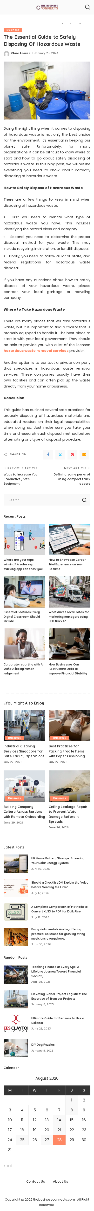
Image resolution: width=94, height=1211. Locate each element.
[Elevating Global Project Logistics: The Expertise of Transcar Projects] (16, 999)
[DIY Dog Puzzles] (16, 1048)
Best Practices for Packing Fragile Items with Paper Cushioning (67, 751)
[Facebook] (48, 454)
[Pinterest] (72, 454)
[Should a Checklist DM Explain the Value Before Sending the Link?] (16, 888)
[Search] (87, 7)
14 (59, 1120)
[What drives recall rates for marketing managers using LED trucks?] (69, 592)
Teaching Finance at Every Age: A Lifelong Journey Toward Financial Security (56, 971)
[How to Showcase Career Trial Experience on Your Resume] (69, 539)
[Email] (84, 454)
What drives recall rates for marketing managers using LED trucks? (69, 616)
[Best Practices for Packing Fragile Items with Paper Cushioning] (69, 725)
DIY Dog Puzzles (43, 1044)
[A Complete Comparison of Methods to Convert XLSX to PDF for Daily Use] (16, 912)
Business (13, 30)
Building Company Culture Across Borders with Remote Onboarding (24, 812)
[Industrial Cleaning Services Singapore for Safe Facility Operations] (24, 725)
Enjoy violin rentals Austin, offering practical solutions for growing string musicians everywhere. (58, 933)
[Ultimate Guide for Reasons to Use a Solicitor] (16, 1023)
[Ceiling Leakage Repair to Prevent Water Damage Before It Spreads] (69, 786)
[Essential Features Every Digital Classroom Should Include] (24, 592)
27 (47, 1140)
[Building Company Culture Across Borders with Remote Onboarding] (24, 786)
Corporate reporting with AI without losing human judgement (23, 669)
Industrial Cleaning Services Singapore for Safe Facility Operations (24, 751)
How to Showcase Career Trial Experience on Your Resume (67, 564)
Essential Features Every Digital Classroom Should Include (22, 616)
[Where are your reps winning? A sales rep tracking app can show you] (24, 539)
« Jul (8, 1166)
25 (22, 1140)
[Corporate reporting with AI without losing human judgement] (24, 644)
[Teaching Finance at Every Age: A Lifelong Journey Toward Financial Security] (16, 975)
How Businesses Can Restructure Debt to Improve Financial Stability (68, 669)
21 (59, 1130)
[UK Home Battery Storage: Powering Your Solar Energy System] (16, 864)
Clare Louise (21, 53)
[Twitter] (60, 454)
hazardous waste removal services (36, 350)
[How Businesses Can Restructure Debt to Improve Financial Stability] (69, 644)
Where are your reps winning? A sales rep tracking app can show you (23, 564)
